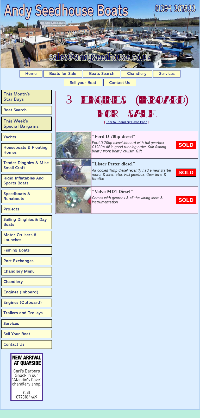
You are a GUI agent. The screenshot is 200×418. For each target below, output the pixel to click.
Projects (11, 209)
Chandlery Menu (19, 271)
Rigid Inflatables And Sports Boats (23, 180)
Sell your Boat (83, 82)
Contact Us (119, 82)
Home (30, 73)
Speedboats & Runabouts (16, 196)
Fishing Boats (16, 250)
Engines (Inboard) (20, 292)
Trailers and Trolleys (23, 313)
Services (167, 73)
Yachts (9, 137)
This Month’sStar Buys (17, 97)
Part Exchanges (18, 261)
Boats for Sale (62, 73)
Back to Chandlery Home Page (126, 122)
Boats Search (101, 73)
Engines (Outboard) (22, 302)
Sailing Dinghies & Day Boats (25, 222)
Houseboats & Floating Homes (25, 150)
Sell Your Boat (16, 334)
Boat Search (15, 110)
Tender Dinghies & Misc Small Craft (26, 165)
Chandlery (136, 73)
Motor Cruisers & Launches (20, 237)
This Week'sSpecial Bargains (21, 124)
